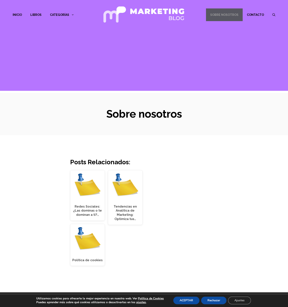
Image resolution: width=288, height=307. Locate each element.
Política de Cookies (151, 298)
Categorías (59, 14)
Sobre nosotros (224, 14)
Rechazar (213, 300)
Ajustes (239, 300)
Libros (36, 14)
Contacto (255, 14)
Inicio (17, 14)
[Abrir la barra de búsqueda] (274, 14)
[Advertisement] (144, 61)
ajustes (141, 302)
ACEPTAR (186, 300)
